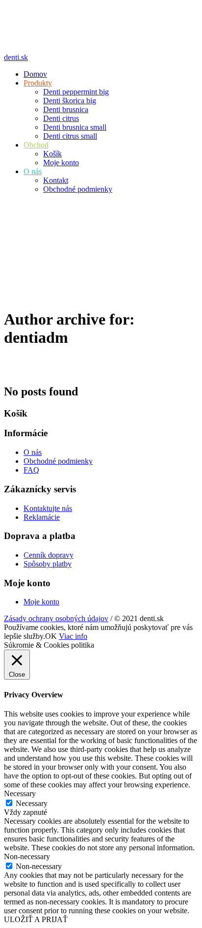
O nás (33, 452)
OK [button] (51, 636)
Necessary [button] (20, 793)
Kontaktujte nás (48, 508)
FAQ (31, 470)
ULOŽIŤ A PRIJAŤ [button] (36, 919)
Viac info (73, 636)
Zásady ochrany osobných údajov (56, 618)
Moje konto (41, 602)
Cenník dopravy (49, 555)
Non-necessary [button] (27, 856)
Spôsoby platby (48, 564)
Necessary (32, 803)
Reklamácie (42, 517)
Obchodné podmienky (58, 461)
